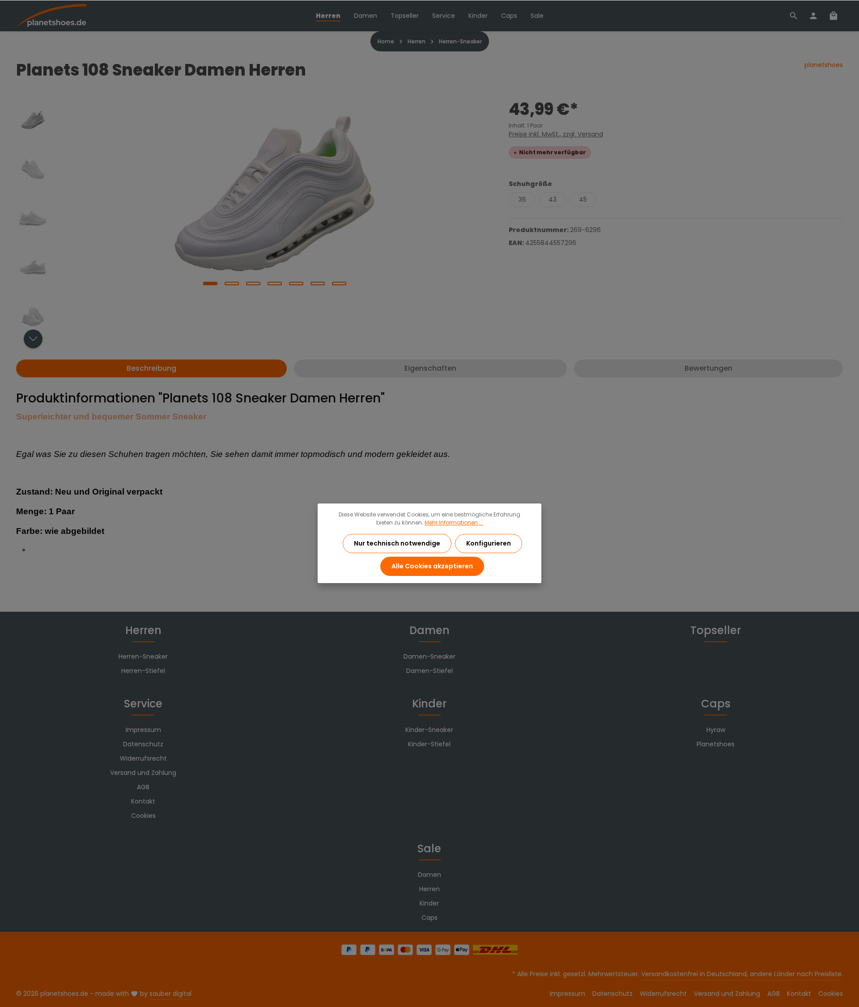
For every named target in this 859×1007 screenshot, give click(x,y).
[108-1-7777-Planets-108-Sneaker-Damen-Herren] (274, 193)
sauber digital (170, 993)
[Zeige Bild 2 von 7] (232, 283)
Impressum (143, 729)
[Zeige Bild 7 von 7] (339, 283)
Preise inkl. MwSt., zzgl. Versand (556, 134)
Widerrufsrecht (143, 758)
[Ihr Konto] (813, 16)
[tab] (151, 368)
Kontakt (143, 801)
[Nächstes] (33, 339)
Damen (429, 630)
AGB (143, 787)
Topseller (715, 630)
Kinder (429, 703)
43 (553, 199)
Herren (143, 630)
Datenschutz (143, 744)
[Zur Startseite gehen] (51, 16)
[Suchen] (794, 16)
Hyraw (715, 729)
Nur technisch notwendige (397, 543)
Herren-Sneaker (143, 656)
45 (583, 199)
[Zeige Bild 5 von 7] (296, 283)
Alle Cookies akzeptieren (432, 566)
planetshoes (823, 64)
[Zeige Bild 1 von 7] (210, 283)
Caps (716, 703)
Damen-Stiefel (429, 670)
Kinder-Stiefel (429, 744)
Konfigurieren (488, 543)
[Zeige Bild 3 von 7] (253, 283)
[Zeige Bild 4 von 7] (275, 283)
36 (522, 199)
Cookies (143, 815)
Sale (429, 848)
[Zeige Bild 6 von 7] (317, 283)
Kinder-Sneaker (429, 729)
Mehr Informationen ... (454, 522)
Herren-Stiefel (143, 670)
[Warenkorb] (833, 16)
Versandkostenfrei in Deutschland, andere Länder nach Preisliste (741, 973)
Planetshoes (716, 744)
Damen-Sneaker (429, 656)
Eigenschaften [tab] (430, 368)
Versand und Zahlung (143, 772)
